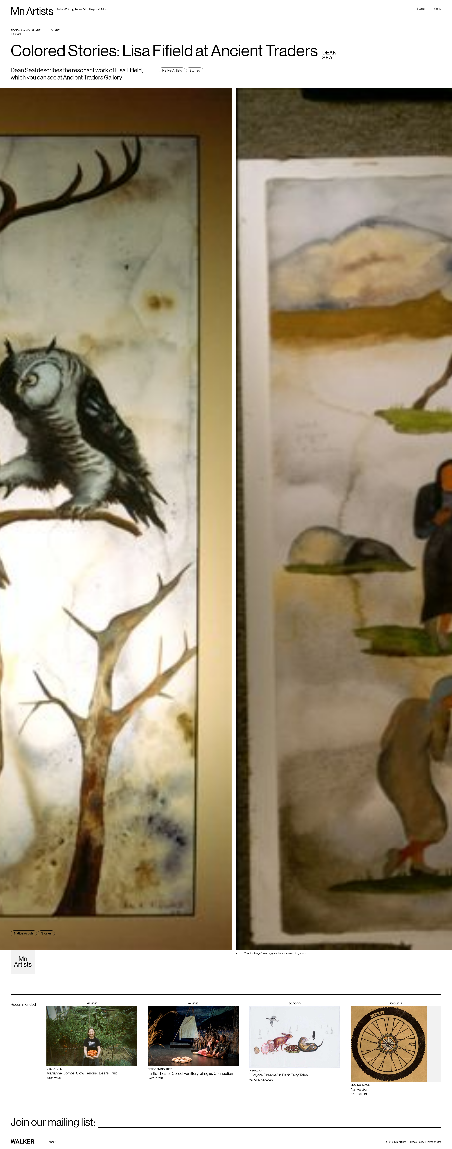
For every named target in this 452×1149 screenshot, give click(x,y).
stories (194, 70)
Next (339, 378)
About (52, 1142)
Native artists (172, 70)
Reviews (16, 30)
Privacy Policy (416, 1141)
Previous (113, 378)
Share (55, 30)
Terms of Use (433, 1141)
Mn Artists (32, 11)
